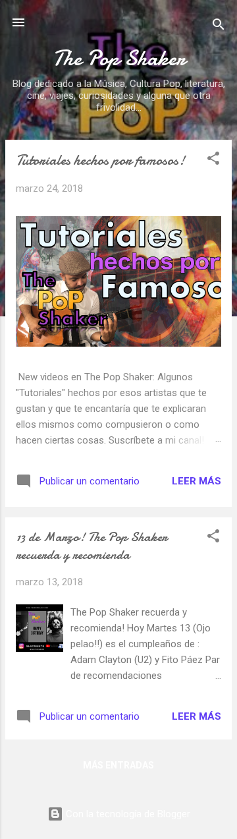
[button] (213, 160)
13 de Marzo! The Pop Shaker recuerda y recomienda (91, 546)
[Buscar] (218, 27)
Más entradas (118, 765)
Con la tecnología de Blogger (126, 814)
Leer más (196, 481)
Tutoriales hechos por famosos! (100, 160)
